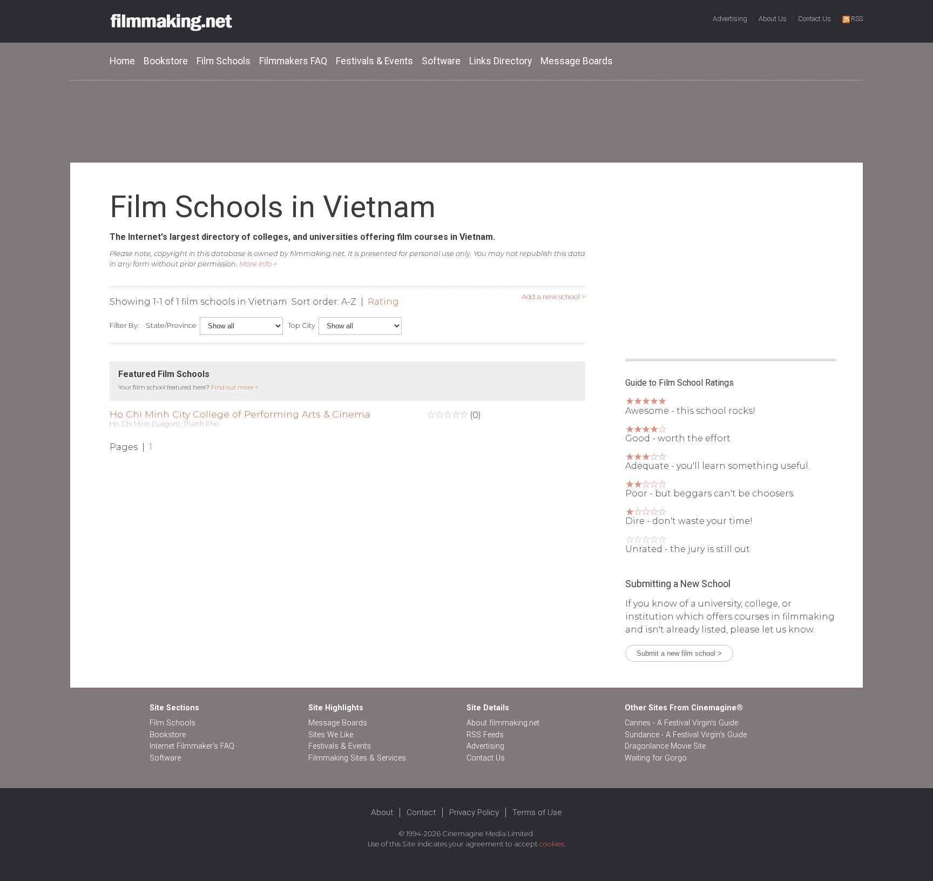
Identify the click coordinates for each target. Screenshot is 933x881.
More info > (258, 264)
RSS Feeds (485, 734)
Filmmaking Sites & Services (357, 758)
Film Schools (224, 61)
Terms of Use (537, 812)
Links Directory (500, 61)
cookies (551, 844)
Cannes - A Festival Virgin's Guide (681, 723)
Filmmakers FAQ (293, 61)
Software (441, 61)
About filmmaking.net (502, 723)
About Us (773, 19)
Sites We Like (330, 734)
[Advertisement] (466, 121)
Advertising (730, 19)
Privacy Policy (474, 812)
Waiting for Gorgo (656, 758)
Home (122, 61)
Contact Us (814, 19)
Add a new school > (553, 297)
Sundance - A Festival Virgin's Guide (686, 734)
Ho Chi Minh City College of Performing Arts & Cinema (240, 414)
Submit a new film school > (679, 653)
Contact (421, 812)
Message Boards (576, 61)
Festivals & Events (374, 61)
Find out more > (235, 387)
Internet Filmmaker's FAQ (192, 746)
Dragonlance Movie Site (665, 746)
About (382, 812)
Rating (383, 302)
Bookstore (166, 61)
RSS (857, 19)
